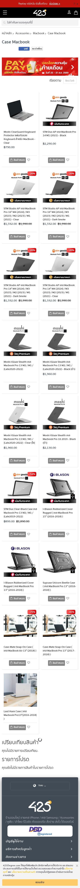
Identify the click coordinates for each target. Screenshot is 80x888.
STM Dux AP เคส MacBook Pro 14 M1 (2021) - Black (59, 134)
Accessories (22, 33)
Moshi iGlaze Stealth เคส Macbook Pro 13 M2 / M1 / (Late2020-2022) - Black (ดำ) (59, 365)
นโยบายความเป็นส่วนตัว (24, 872)
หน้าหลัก (7, 33)
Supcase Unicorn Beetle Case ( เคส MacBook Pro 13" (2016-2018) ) (59, 586)
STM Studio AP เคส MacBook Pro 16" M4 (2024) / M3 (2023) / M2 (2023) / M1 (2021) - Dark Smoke (59, 214)
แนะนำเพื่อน (37, 48)
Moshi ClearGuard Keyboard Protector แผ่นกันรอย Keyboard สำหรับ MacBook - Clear (20, 137)
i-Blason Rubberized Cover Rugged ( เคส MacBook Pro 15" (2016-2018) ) (58, 513)
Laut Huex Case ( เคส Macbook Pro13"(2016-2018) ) (20, 715)
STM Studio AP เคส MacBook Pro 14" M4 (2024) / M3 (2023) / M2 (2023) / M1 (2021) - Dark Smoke (20, 290)
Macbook (38, 33)
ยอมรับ (40, 882)
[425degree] (40, 12)
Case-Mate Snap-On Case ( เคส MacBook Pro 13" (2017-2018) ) (59, 651)
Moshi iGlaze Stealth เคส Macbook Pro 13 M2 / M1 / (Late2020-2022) (18, 365)
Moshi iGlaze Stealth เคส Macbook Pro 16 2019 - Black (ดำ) (59, 439)
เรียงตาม (55, 80)
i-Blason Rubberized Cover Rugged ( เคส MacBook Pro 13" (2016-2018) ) (19, 586)
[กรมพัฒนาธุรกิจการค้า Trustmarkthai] (40, 835)
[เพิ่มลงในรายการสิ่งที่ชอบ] (29, 160)
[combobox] (40, 22)
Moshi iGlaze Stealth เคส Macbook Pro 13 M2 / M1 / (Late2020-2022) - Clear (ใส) (19, 439)
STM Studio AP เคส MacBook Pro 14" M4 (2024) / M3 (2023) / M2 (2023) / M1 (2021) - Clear (59, 290)
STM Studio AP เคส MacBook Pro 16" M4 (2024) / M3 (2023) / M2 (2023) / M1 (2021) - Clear (20, 214)
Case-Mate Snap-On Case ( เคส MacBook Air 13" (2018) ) (20, 649)
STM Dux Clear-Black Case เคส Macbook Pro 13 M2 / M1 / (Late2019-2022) (20, 513)
